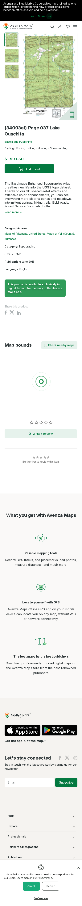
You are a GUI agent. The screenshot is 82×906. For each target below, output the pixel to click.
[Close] (78, 865)
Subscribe (66, 782)
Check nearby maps (61, 345)
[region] (41, 382)
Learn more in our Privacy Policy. (35, 878)
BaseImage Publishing (18, 141)
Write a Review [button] (43, 433)
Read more (12, 212)
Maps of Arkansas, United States (25, 233)
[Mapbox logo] (14, 409)
